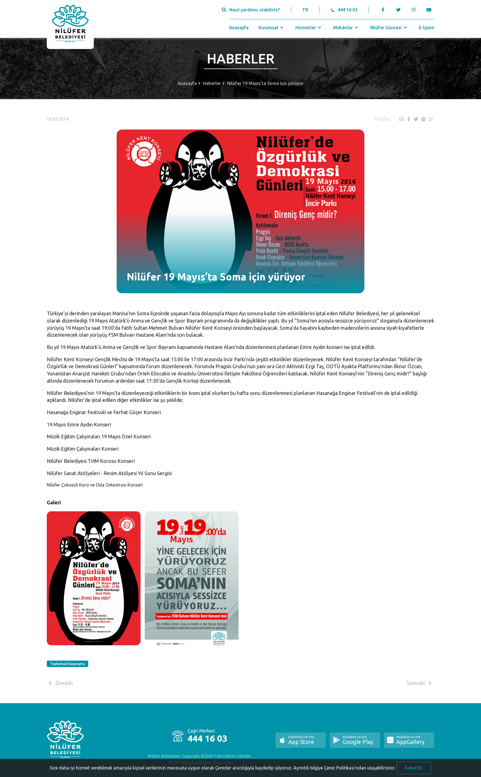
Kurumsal (269, 27)
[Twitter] (398, 9)
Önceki (63, 683)
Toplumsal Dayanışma (67, 664)
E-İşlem (426, 27)
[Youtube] (430, 9)
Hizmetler (306, 27)
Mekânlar (343, 27)
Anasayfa (239, 27)
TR (305, 9)
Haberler (212, 83)
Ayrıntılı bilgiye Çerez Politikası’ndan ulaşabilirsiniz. (344, 767)
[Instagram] (413, 9)
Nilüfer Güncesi (386, 27)
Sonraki (417, 683)
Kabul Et (414, 767)
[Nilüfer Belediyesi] (70, 24)
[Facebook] (383, 9)
